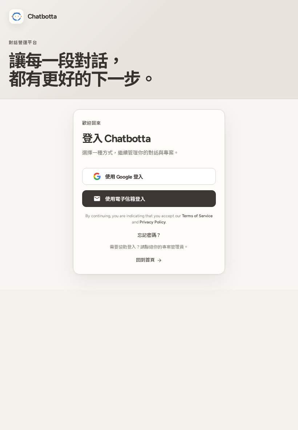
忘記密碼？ (149, 235)
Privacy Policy (153, 222)
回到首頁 (145, 260)
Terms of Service (197, 216)
